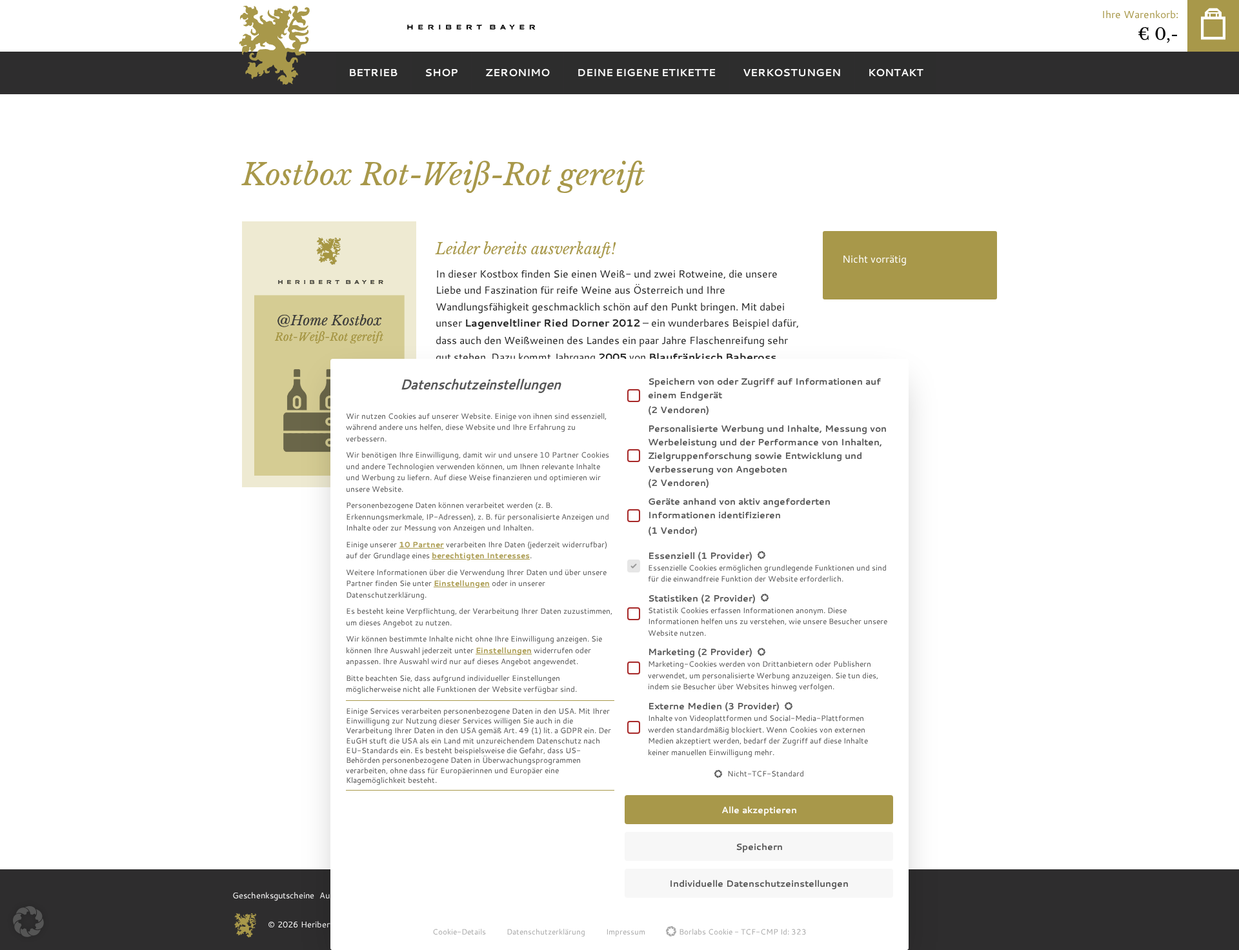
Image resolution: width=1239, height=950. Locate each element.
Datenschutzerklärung (546, 931)
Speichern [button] (759, 846)
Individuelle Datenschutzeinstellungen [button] (759, 883)
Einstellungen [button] (462, 583)
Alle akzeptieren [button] (759, 809)
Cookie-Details (459, 931)
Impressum (625, 931)
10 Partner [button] (421, 544)
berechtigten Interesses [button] (481, 555)
